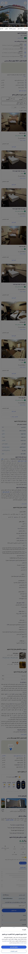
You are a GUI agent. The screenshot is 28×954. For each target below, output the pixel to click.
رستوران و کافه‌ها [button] (12, 28)
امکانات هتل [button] (20, 28)
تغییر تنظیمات (13, 951)
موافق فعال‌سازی (14, 947)
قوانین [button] (6, 28)
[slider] (14, 927)
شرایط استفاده (23, 943)
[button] (14, 477)
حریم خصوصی (6, 941)
